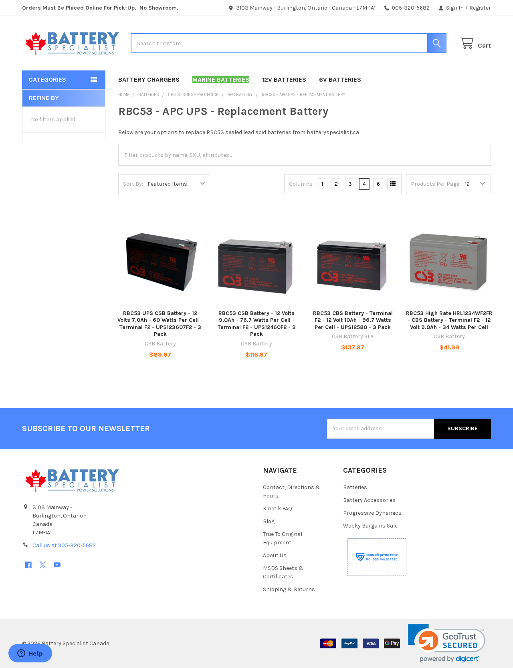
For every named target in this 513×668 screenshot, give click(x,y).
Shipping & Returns (289, 589)
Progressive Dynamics (372, 513)
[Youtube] (57, 565)
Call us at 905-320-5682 (64, 545)
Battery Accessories (369, 500)
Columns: (301, 184)
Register (480, 7)
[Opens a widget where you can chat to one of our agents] (30, 654)
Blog (269, 521)
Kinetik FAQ (277, 508)
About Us (275, 555)
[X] (42, 565)
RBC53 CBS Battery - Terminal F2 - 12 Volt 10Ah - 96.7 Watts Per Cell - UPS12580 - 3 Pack (353, 320)
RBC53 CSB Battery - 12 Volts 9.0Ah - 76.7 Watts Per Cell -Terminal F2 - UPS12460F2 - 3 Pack (257, 324)
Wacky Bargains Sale (370, 525)
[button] (446, 643)
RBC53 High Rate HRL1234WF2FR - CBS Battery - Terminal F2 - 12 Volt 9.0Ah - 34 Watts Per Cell (449, 320)
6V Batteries (340, 79)
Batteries (355, 487)
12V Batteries (284, 79)
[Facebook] (28, 565)
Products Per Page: (435, 184)
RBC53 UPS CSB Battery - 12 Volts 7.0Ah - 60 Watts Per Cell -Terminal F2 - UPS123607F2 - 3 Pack (160, 324)
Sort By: (133, 184)
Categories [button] (47, 79)
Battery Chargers (149, 79)
